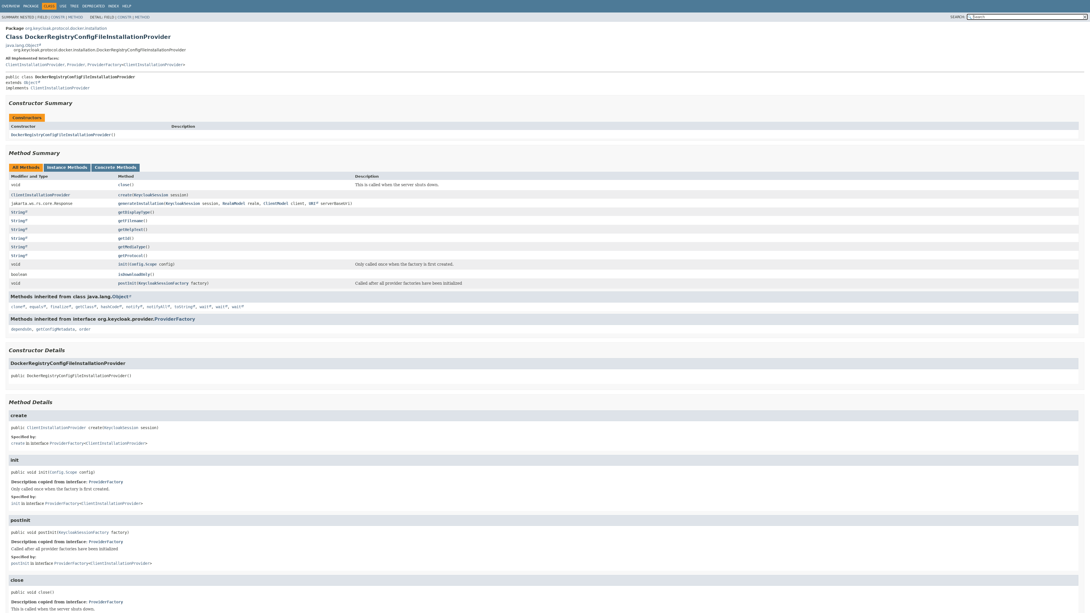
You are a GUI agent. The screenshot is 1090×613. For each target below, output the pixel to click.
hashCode (110, 307)
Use (63, 6)
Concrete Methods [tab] (115, 167)
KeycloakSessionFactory (163, 283)
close (123, 184)
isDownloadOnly (134, 274)
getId (123, 238)
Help (126, 6)
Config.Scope (143, 264)
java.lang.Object (22, 45)
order (85, 329)
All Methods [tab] (25, 167)
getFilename (130, 221)
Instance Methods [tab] (67, 167)
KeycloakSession (151, 195)
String (18, 212)
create (125, 195)
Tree (74, 6)
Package (31, 6)
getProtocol (130, 255)
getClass (85, 307)
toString (183, 307)
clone (16, 307)
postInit (127, 283)
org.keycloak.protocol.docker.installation (66, 28)
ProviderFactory (104, 64)
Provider (76, 64)
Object (30, 82)
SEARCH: (957, 17)
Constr (58, 17)
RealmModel (234, 203)
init (122, 264)
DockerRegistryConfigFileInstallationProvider (61, 135)
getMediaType (131, 247)
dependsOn (21, 329)
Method (75, 17)
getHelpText (130, 229)
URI (312, 203)
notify (133, 307)
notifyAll (157, 307)
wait (204, 307)
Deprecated (93, 6)
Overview (11, 6)
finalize (59, 307)
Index (113, 6)
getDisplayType (134, 212)
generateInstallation (141, 203)
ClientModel (275, 203)
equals (36, 307)
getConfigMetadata (55, 329)
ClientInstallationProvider (35, 64)
